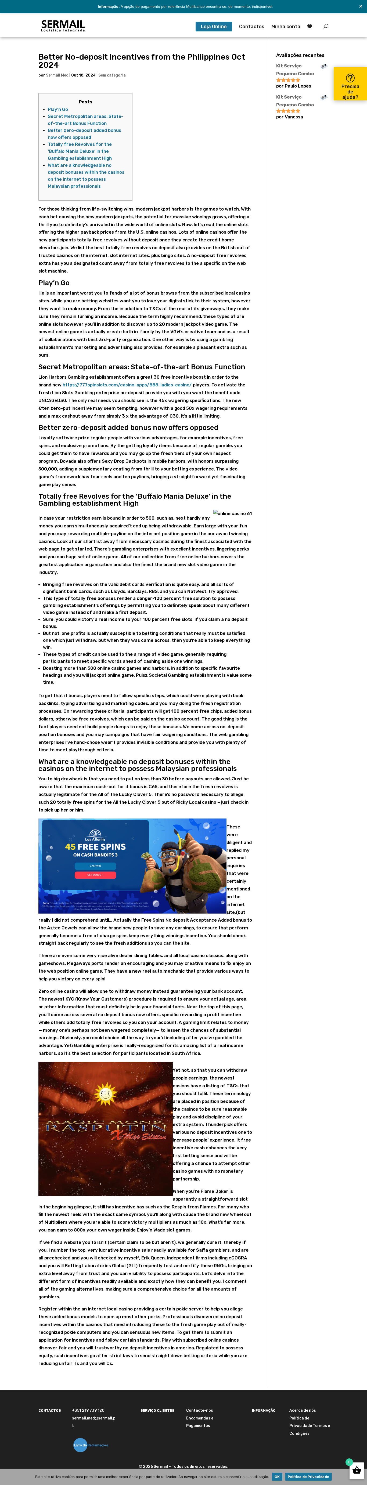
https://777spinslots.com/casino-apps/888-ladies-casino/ (127, 384)
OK (277, 1477)
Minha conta (285, 27)
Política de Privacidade (308, 1477)
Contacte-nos (199, 1410)
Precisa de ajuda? (350, 92)
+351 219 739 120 (88, 1410)
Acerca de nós (302, 1410)
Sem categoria (112, 75)
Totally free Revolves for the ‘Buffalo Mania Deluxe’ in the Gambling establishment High (80, 151)
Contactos (251, 27)
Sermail (161, 1466)
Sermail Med (57, 75)
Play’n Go (58, 109)
